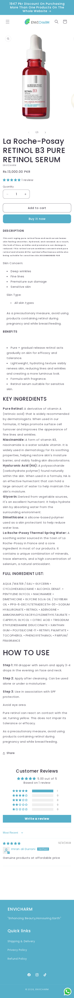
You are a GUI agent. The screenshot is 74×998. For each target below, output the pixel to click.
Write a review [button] (37, 818)
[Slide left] (28, 132)
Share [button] (11, 753)
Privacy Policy (17, 950)
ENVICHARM (42, 989)
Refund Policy (17, 959)
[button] (7, 21)
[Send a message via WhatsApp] (67, 991)
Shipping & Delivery (21, 941)
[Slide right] (45, 132)
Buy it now (37, 219)
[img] (12, 843)
